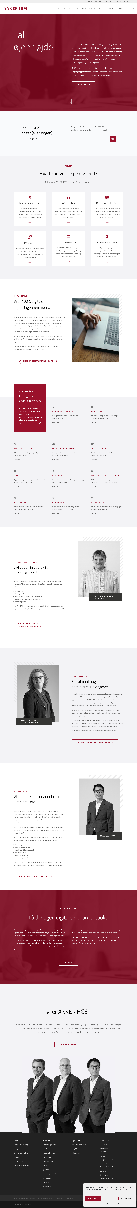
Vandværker (46, 1182)
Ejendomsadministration (22, 1165)
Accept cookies (93, 1198)
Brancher (72, 8)
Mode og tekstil (48, 1161)
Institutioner (47, 1178)
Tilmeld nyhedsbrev (106, 1178)
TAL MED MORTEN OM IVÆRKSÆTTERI (36, 876)
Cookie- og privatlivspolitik (101, 1204)
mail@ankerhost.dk (106, 1160)
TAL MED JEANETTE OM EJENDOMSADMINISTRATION (30, 624)
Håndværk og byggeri (49, 1145)
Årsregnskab (18, 1149)
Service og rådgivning (49, 1157)
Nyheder (89, 1)
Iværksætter (47, 1186)
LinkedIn (103, 1171)
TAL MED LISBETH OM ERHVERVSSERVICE (95, 742)
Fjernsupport (128, 1)
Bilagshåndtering (77, 1149)
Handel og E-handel (49, 1153)
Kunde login (124, 8)
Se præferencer (126, 1198)
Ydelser (60, 8)
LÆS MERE (68, 963)
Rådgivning (17, 1157)
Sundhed (45, 1165)
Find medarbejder (68, 1044)
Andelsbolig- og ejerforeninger (52, 1174)
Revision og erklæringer (21, 1153)
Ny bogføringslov (113, 1)
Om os (100, 8)
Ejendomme (46, 1169)
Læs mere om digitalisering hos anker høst (38, 362)
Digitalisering (87, 8)
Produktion (46, 1149)
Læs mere (55, 422)
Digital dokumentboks (79, 1145)
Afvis (109, 1198)
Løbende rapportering (21, 1145)
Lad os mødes (83, 84)
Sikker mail (103, 1163)
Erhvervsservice (19, 1161)
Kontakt (111, 8)
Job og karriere (104, 1175)
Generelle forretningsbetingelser (24, 1198)
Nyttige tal (99, 1)
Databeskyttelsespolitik (45, 1198)
